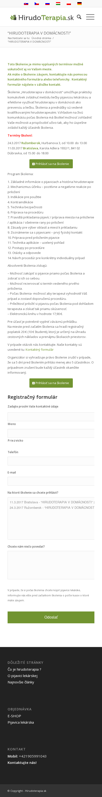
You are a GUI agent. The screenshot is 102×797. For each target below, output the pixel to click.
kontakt (54, 84)
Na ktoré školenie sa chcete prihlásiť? (33, 493)
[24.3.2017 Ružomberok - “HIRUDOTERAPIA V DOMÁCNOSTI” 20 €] (52, 507)
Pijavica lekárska (21, 722)
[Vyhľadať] (76, 16)
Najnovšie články (21, 682)
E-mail (12, 472)
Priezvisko (15, 440)
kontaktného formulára (25, 79)
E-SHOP (14, 715)
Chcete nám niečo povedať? (26, 547)
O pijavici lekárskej (22, 675)
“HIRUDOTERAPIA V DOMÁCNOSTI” (39, 33)
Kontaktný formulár (40, 349)
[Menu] (87, 16)
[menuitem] (76, 16)
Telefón (13, 452)
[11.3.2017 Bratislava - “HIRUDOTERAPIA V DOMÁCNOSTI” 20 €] (52, 502)
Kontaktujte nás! (22, 762)
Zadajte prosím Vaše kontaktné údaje (33, 406)
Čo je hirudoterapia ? (24, 669)
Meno (12, 424)
